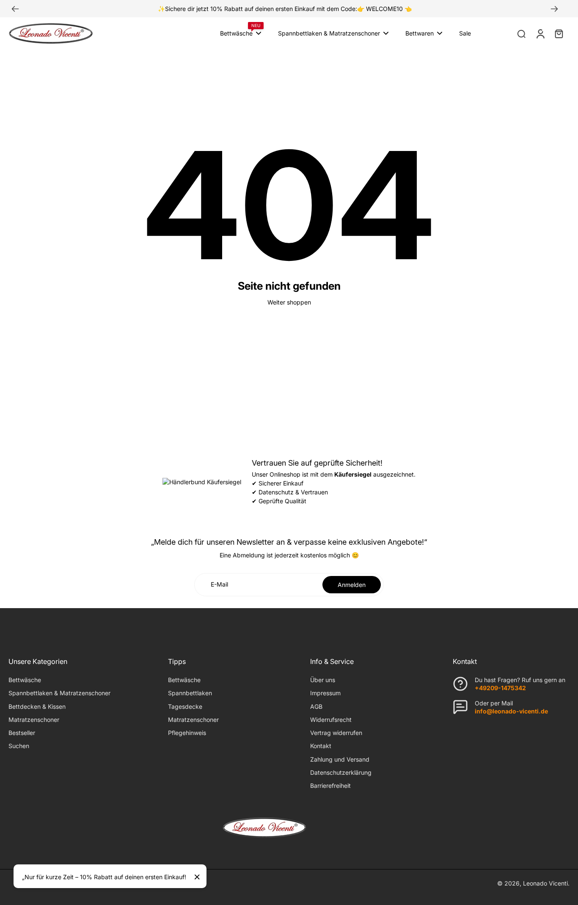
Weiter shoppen (289, 302)
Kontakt (320, 745)
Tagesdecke (185, 706)
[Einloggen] (540, 33)
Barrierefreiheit (330, 785)
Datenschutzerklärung (341, 772)
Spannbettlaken (190, 693)
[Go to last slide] (15, 8)
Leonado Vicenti (545, 883)
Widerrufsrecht (331, 719)
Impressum (325, 693)
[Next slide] (554, 8)
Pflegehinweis (187, 732)
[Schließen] (197, 877)
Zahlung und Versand (339, 759)
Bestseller (21, 732)
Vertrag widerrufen (336, 732)
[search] (521, 33)
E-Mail (219, 584)
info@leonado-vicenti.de (511, 711)
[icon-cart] (558, 33)
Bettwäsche (24, 679)
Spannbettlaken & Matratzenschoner (59, 693)
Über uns (322, 679)
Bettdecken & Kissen (37, 706)
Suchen (18, 745)
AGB (316, 706)
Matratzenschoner (33, 719)
